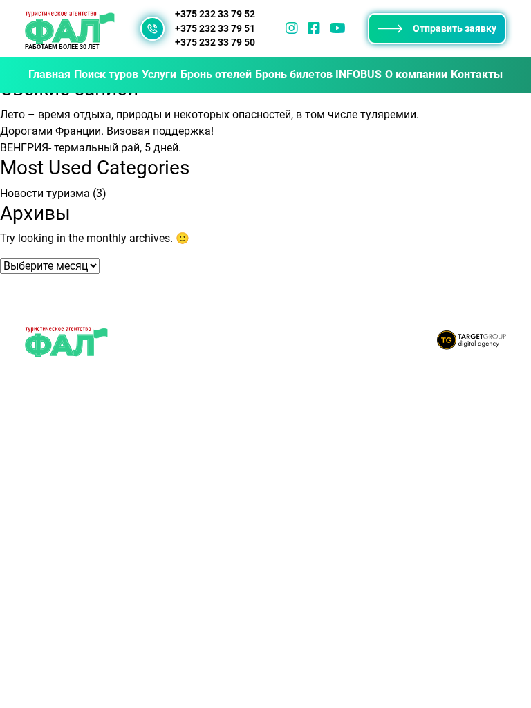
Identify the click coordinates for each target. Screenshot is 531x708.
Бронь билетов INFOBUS (318, 74)
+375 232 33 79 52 (215, 14)
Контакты (477, 74)
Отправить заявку (454, 28)
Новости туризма (45, 193)
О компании (416, 74)
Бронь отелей (216, 74)
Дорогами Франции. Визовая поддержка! (107, 131)
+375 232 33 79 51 (215, 29)
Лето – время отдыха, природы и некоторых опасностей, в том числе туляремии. (209, 114)
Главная (49, 74)
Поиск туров (106, 74)
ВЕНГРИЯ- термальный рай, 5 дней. (90, 147)
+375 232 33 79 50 (215, 42)
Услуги (159, 74)
